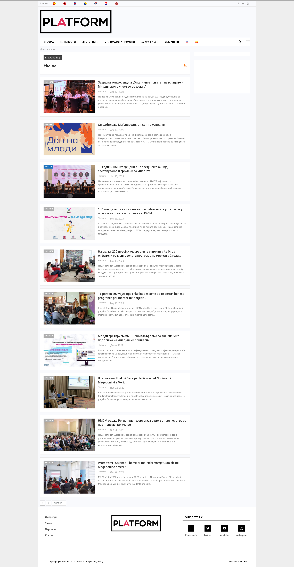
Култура (150, 42)
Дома (50, 42)
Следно (58, 503)
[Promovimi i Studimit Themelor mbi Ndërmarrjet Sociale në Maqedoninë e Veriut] (69, 477)
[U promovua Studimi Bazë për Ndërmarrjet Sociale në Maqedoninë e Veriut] (69, 392)
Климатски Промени (121, 42)
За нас (48, 523)
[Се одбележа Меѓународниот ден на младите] (69, 139)
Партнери (50, 529)
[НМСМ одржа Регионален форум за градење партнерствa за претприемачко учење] (69, 435)
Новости (70, 42)
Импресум (51, 517)
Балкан (48, 167)
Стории (90, 42)
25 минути (172, 42)
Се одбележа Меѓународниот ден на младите (131, 124)
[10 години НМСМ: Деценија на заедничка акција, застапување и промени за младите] (69, 181)
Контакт (44, 3)
